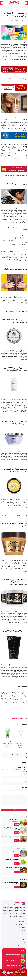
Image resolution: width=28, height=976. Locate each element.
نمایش (19, 43)
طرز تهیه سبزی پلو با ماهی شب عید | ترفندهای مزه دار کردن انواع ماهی (12, 883)
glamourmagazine (16, 719)
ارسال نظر (14, 809)
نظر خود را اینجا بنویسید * (21, 794)
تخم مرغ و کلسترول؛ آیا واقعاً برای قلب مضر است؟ (11, 828)
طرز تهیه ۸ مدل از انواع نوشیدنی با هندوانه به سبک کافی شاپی (11, 820)
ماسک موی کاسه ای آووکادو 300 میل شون (20, 743)
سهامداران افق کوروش (20, 925)
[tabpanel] (20, 739)
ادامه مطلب (17, 824)
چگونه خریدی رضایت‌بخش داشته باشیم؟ (11, 851)
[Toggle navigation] (25, 3)
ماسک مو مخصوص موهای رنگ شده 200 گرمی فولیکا (7, 743)
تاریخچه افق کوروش (21, 945)
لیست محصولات (21, 927)
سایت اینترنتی (24, 787)
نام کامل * (25, 774)
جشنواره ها (22, 930)
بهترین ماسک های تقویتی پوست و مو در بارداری (17, 711)
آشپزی (23, 937)
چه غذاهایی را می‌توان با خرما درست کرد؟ (11, 867)
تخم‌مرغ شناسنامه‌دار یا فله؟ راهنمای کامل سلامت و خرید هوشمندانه (11, 837)
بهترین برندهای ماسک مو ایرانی (13, 311)
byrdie (22, 719)
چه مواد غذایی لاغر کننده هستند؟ (12, 859)
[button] (1, 20)
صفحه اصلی (24, 7)
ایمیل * (25, 781)
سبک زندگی (22, 940)
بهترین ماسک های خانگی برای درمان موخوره (11, 515)
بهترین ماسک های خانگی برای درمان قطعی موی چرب (16, 175)
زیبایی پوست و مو (17, 7)
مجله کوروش (24, 58)
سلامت (2, 56)
